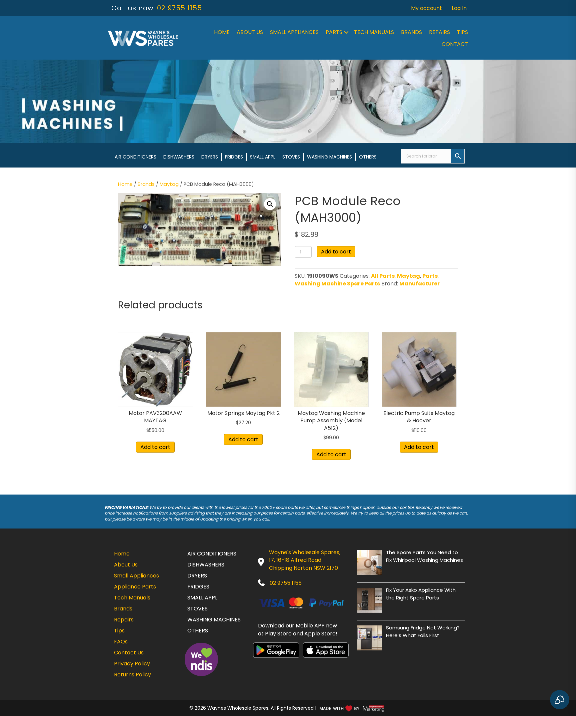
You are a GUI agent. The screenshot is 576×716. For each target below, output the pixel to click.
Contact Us (129, 652)
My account (426, 8)
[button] (346, 32)
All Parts (383, 276)
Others (368, 157)
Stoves (291, 157)
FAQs (121, 641)
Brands (411, 32)
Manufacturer (419, 283)
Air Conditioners (135, 157)
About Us (250, 32)
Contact (455, 44)
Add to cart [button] (155, 447)
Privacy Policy (132, 663)
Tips (462, 32)
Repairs (439, 32)
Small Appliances (294, 32)
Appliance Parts (135, 586)
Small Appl (262, 157)
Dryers (209, 157)
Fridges (234, 157)
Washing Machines (329, 157)
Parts (334, 32)
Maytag (169, 184)
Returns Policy (132, 674)
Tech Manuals (374, 32)
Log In (459, 8)
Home (222, 32)
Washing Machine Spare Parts (337, 283)
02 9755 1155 (179, 8)
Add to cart (336, 251)
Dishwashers (178, 157)
